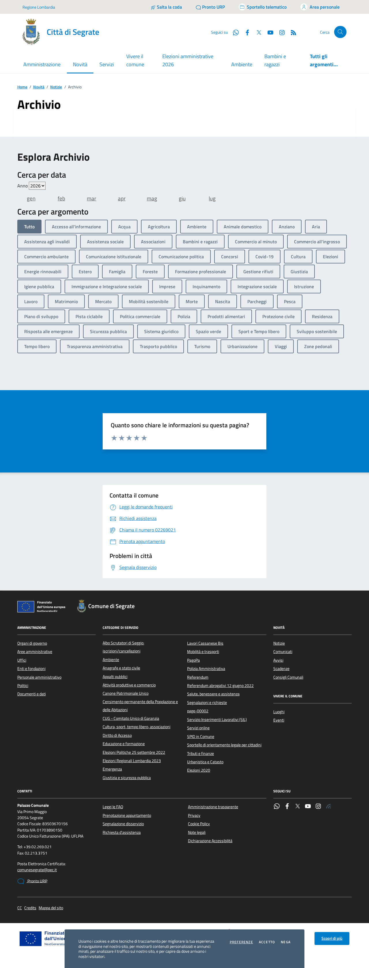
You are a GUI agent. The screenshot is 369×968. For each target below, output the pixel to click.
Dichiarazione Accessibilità (210, 841)
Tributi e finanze (200, 753)
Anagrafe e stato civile (121, 668)
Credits (30, 908)
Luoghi (279, 712)
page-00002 (197, 711)
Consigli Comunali (288, 677)
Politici (22, 685)
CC (19, 908)
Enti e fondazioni (31, 668)
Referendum (197, 677)
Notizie (56, 87)
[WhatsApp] (276, 807)
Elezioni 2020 (198, 770)
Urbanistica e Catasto (205, 762)
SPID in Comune (200, 736)
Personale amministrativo (39, 677)
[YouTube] (307, 807)
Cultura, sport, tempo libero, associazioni (136, 727)
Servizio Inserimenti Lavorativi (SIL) (217, 719)
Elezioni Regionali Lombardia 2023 (132, 761)
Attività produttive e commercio (129, 685)
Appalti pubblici (115, 676)
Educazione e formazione (124, 744)
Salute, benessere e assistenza (213, 694)
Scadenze (281, 668)
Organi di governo (32, 643)
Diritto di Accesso (117, 735)
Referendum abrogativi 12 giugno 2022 (220, 685)
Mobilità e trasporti (203, 651)
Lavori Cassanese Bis (205, 643)
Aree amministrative (34, 651)
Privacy (194, 815)
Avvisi (278, 660)
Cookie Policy (199, 824)
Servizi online (198, 728)
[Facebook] (287, 807)
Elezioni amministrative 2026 (187, 60)
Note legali (197, 832)
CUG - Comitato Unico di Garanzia (131, 718)
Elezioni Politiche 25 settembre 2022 (134, 752)
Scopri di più (331, 938)
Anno (23, 185)
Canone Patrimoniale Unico (125, 693)
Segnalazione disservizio (123, 824)
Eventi (278, 720)
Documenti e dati (31, 694)
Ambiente (241, 64)
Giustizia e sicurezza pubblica (127, 778)
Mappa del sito (51, 908)
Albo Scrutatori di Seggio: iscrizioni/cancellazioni (123, 647)
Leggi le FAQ (113, 807)
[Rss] (328, 807)
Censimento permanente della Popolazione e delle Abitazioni (140, 706)
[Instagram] (279, 32)
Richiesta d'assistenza (122, 832)
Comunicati (282, 651)
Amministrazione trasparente (213, 807)
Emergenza (112, 769)
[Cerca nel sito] (340, 32)
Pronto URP (37, 881)
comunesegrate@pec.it (37, 870)
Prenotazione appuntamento (127, 815)
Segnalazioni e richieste (207, 702)
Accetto (267, 942)
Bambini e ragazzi (275, 60)
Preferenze (241, 942)
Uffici (21, 660)
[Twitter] (297, 807)
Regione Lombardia (38, 7)
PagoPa (193, 660)
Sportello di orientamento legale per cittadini (224, 745)
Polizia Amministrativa (206, 668)
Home (22, 87)
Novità (38, 87)
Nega (286, 942)
